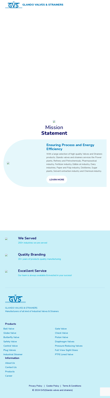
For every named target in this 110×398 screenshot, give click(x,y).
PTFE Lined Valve (64, 354)
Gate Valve (61, 328)
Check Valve (61, 333)
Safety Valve (10, 341)
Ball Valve (8, 328)
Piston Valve (61, 337)
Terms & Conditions (72, 385)
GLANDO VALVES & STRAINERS (42, 4)
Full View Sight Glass (66, 350)
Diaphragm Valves (64, 341)
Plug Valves (9, 350)
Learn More (56, 179)
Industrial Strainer (12, 354)
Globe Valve (9, 333)
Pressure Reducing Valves (68, 345)
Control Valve (10, 345)
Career (8, 375)
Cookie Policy (52, 385)
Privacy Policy (35, 385)
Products (10, 371)
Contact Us (11, 367)
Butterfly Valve (11, 337)
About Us (10, 363)
